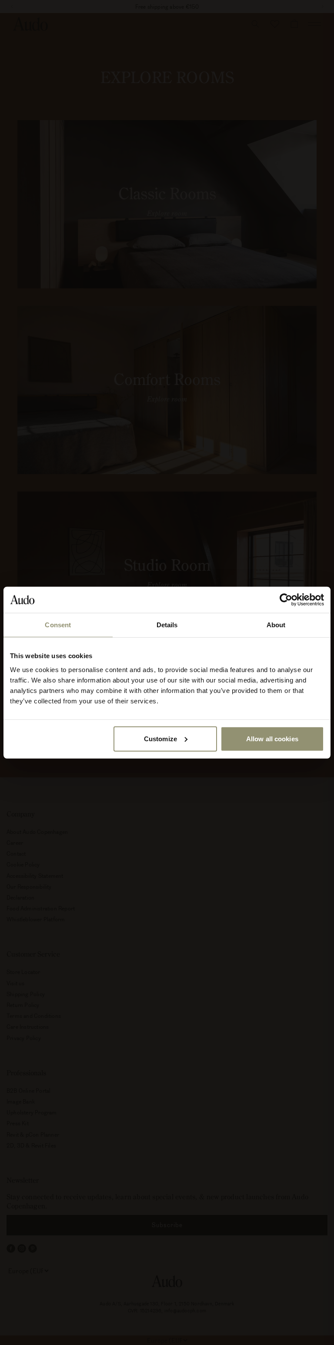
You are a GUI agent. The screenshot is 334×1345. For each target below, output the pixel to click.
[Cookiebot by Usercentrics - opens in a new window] (286, 599)
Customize (160, 738)
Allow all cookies (272, 738)
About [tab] (276, 625)
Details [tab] (167, 625)
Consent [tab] (58, 625)
